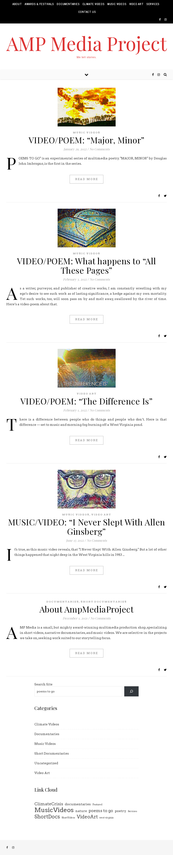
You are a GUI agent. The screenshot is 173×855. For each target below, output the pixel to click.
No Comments (99, 149)
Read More (86, 179)
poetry (120, 811)
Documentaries (68, 4)
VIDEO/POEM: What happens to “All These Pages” (86, 265)
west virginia (106, 817)
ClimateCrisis (48, 803)
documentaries (78, 804)
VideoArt (87, 816)
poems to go (101, 810)
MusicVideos (54, 810)
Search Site (43, 684)
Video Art (136, 4)
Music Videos (117, 4)
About (17, 4)
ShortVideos (68, 817)
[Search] (131, 691)
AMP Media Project (87, 43)
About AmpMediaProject (86, 609)
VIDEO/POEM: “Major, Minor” (87, 139)
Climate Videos (93, 4)
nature (81, 811)
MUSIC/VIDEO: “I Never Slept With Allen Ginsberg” (86, 526)
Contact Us (87, 12)
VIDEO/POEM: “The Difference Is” (86, 401)
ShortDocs (47, 816)
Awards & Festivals (39, 4)
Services (152, 4)
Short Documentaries (104, 601)
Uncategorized (46, 763)
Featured (97, 804)
